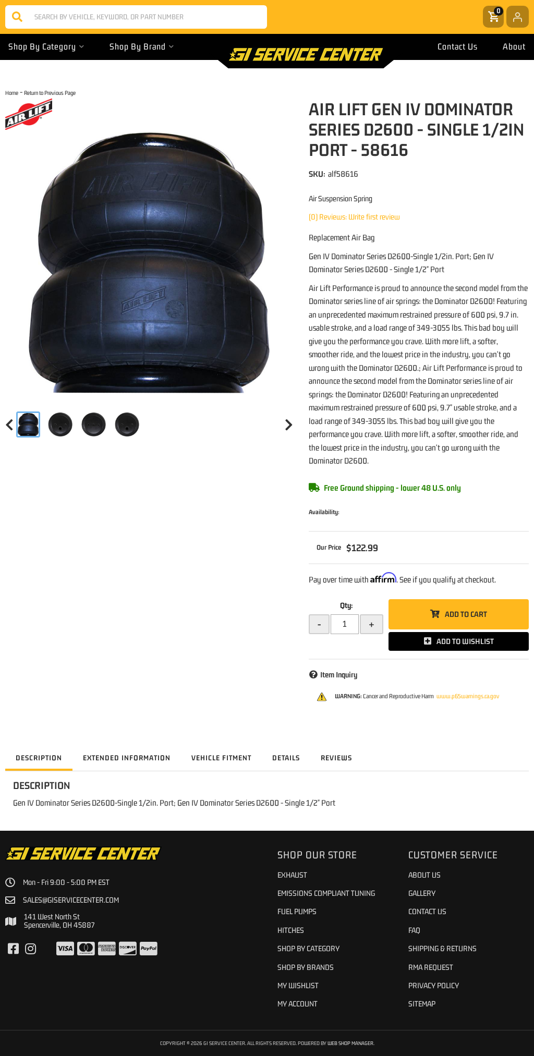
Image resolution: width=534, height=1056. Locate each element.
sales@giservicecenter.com (71, 900)
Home (11, 92)
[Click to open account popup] (517, 17)
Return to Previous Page (50, 92)
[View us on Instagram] (30, 949)
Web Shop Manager (350, 1043)
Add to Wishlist (465, 641)
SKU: (317, 173)
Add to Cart (466, 614)
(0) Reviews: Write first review (354, 216)
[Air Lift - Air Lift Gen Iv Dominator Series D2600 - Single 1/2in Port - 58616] (28, 113)
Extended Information (127, 758)
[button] (136, 17)
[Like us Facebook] (13, 949)
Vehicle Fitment (221, 758)
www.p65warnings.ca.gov (467, 696)
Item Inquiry (338, 674)
